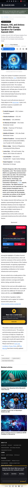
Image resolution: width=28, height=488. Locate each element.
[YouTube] (11, 1)
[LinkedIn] (13, 1)
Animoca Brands (5, 358)
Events (3, 455)
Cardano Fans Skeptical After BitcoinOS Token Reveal (13, 388)
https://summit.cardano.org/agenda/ (11, 304)
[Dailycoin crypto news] (8, 5)
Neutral (21, 473)
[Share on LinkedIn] (23, 49)
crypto (20, 182)
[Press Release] (2, 45)
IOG (15, 78)
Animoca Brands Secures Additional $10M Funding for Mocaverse (13, 433)
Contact (10, 445)
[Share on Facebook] (20, 49)
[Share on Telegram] (26, 49)
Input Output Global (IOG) (7, 360)
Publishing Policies (6, 450)
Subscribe (14, 321)
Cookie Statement (6, 460)
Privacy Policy (13, 346)
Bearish (13, 473)
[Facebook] (9, 1)
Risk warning (4, 463)
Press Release (14, 44)
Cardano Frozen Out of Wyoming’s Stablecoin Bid (11, 411)
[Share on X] (17, 49)
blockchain (16, 102)
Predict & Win (21, 227)
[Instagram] (15, 1)
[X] (18, 1)
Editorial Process (15, 447)
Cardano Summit (15, 358)
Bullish (6, 473)
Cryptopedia (9, 455)
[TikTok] (7, 1)
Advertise (3, 445)
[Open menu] (25, 5)
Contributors (17, 445)
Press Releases (6, 17)
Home (2, 17)
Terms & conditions (14, 463)
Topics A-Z (16, 455)
